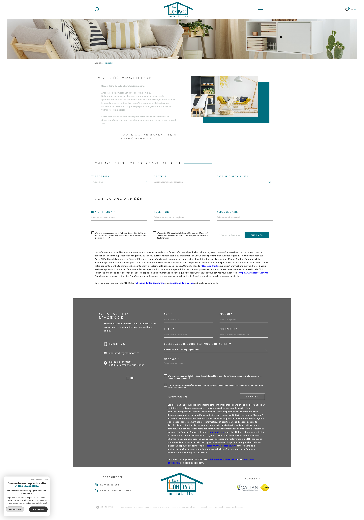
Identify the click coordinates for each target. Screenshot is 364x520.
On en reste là (38, 480)
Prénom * (226, 313)
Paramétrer (15, 509)
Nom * (168, 313)
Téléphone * (229, 329)
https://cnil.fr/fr (209, 265)
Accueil (99, 63)
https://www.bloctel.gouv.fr (253, 272)
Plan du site (186, 507)
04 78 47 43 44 (117, 344)
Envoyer (257, 235)
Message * (171, 359)
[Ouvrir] (97, 9)
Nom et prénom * (103, 211)
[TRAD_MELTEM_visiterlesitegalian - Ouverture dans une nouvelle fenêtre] (247, 487)
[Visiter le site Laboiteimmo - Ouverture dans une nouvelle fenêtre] (104, 507)
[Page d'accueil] (178, 9)
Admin (210, 507)
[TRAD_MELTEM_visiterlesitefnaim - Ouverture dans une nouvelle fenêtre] (264, 487)
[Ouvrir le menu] (260, 9)
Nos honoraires (174, 507)
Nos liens (218, 507)
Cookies (239, 507)
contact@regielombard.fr (124, 353)
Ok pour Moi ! (38, 509)
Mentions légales (199, 507)
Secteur (160, 176)
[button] (127, 378)
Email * (169, 329)
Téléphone (162, 211)
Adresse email (227, 211)
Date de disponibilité (233, 176)
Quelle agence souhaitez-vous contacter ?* (197, 343)
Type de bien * (101, 176)
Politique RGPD (229, 507)
